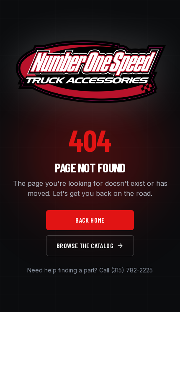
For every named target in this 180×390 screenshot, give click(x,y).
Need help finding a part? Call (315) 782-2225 (90, 270)
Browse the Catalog (85, 245)
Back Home (90, 220)
